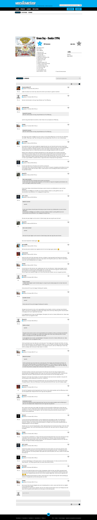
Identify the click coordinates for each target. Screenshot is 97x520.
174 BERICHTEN (20, 78)
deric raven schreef (27, 179)
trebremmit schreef (27, 401)
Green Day (41, 38)
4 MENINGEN (26, 78)
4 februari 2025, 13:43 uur (32, 254)
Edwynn (24, 415)
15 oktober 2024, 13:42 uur (32, 125)
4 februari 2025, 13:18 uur (32, 246)
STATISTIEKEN (24, 12)
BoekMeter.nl (31, 518)
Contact (56, 518)
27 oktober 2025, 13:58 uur (32, 433)
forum (17, 9)
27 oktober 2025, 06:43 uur (32, 320)
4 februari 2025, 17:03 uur (32, 265)
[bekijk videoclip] (45, 56)
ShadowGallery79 (26, 87)
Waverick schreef (26, 356)
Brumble (24, 276)
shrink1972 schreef (27, 113)
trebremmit (25, 253)
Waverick (24, 319)
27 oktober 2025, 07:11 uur (32, 352)
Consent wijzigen (62, 518)
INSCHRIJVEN (70, 9)
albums (29, 9)
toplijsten (35, 9)
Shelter (24, 124)
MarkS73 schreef (26, 201)
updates (23, 9)
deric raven (25, 161)
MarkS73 (24, 173)
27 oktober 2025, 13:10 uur (32, 396)
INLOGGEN (78, 9)
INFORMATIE (17, 12)
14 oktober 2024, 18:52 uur (32, 108)
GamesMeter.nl (38, 518)
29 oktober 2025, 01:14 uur (32, 482)
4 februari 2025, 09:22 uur (32, 223)
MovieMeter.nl (18, 518)
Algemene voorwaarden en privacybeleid (73, 518)
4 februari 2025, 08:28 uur (32, 197)
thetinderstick (25, 107)
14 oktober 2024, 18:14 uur (32, 97)
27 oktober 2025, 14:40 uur (32, 445)
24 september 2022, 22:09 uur (33, 88)
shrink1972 (25, 95)
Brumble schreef (26, 297)
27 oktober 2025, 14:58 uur (32, 457)
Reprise (41, 50)
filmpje (31, 190)
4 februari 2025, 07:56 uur (32, 174)
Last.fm (68, 54)
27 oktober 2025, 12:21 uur (32, 387)
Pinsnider (24, 466)
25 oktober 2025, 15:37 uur (32, 293)
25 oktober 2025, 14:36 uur (32, 277)
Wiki (53, 518)
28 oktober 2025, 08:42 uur (32, 467)
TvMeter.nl (44, 518)
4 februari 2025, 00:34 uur (32, 143)
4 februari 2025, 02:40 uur (32, 162)
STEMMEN (30, 12)
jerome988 (24, 141)
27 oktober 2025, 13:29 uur (32, 416)
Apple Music (70, 56)
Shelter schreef (26, 281)
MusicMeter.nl (25, 518)
